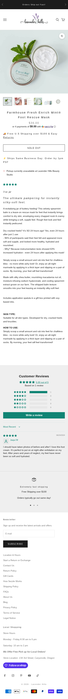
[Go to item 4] (38, 101)
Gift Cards (8, 576)
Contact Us (8, 565)
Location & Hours (11, 555)
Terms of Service (11, 613)
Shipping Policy (10, 586)
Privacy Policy (10, 607)
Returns (8, 137)
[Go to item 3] (27, 101)
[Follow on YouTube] (29, 675)
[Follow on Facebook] (4, 675)
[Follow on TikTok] (37, 675)
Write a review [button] (34, 415)
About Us (7, 597)
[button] (34, 126)
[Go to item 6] (58, 101)
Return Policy (9, 570)
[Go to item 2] (17, 101)
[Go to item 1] (7, 101)
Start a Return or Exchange (17, 560)
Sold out (34, 148)
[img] (10, 435)
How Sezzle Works (12, 581)
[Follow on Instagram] (13, 675)
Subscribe (15, 544)
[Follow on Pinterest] (21, 675)
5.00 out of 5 (42, 382)
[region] (34, 489)
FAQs (6, 591)
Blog (5, 602)
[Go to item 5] (48, 101)
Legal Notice (9, 618)
